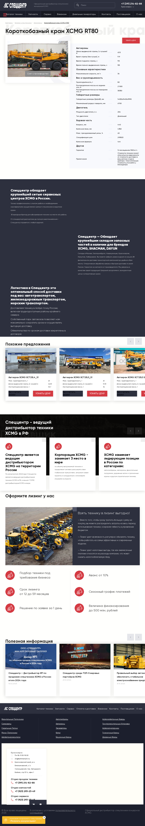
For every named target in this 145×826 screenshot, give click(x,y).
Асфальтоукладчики (110, 728)
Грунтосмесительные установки (116, 724)
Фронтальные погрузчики (13, 719)
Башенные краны (63, 737)
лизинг (14, 393)
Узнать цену (131, 40)
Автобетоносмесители (11, 737)
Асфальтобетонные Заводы (113, 719)
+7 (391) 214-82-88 (131, 4)
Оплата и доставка (86, 709)
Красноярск (126, 7)
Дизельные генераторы (84, 14)
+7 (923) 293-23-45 (25, 800)
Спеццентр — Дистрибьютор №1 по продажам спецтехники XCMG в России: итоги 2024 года (29, 677)
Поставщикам (123, 14)
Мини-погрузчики (9, 733)
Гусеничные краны (110, 733)
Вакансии (62, 14)
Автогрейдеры (62, 719)
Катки (58, 733)
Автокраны (60, 724)
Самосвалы (6, 724)
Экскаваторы (61, 728)
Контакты (106, 14)
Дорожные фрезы (109, 737)
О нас (139, 14)
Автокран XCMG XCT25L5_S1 (77, 377)
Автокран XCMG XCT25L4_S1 (23, 377)
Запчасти (33, 14)
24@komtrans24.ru (22, 759)
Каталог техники (14, 14)
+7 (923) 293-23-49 (25, 791)
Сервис (47, 14)
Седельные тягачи (10, 728)
